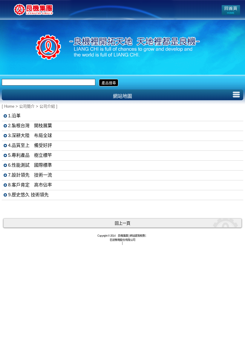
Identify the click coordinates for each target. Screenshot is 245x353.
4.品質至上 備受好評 (30, 145)
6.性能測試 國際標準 (30, 165)
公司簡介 (27, 106)
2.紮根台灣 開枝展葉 (30, 125)
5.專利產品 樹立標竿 (30, 155)
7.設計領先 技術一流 (30, 174)
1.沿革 (14, 115)
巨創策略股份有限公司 (122, 239)
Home (9, 106)
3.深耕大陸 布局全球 (30, 135)
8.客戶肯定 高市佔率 (30, 184)
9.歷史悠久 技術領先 (28, 194)
